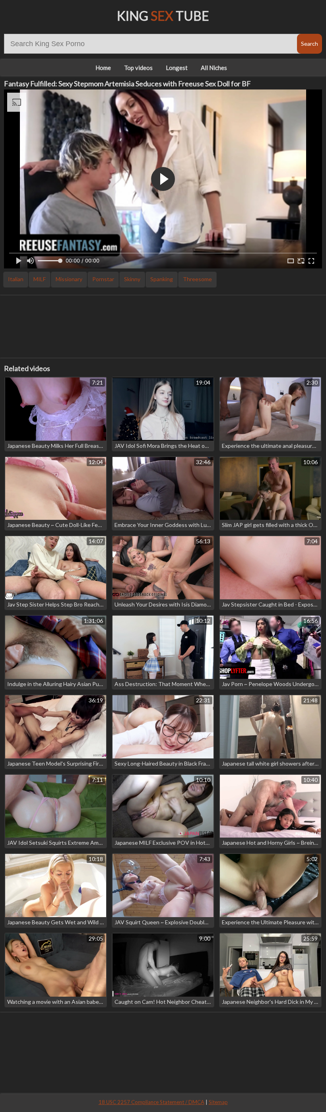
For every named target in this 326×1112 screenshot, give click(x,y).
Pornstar (103, 279)
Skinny (132, 279)
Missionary (69, 279)
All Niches (214, 67)
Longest (177, 67)
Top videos (138, 67)
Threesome (197, 279)
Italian (15, 279)
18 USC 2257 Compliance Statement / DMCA (151, 1102)
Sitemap (218, 1102)
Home (103, 67)
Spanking (161, 279)
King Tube (163, 15)
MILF (39, 279)
